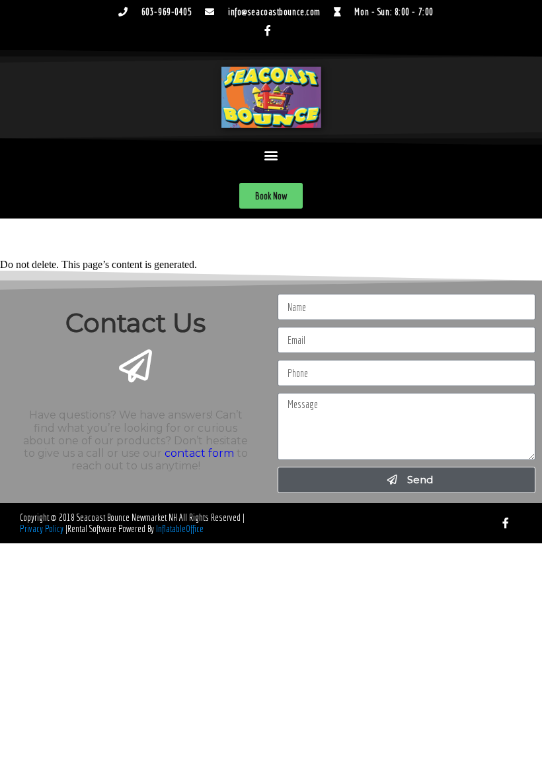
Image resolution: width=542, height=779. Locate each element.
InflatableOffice (180, 529)
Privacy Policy (41, 529)
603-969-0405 (166, 12)
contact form (199, 453)
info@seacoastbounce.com (274, 12)
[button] (271, 155)
